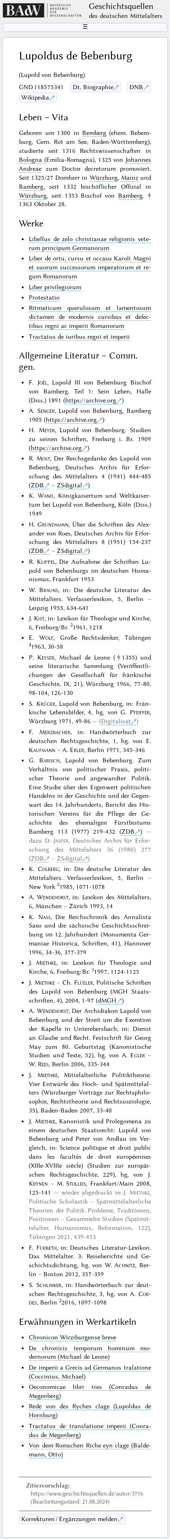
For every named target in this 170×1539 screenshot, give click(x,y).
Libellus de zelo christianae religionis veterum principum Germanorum (90, 243)
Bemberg (94, 132)
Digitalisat (116, 721)
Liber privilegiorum (55, 287)
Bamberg (31, 186)
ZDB (37, 485)
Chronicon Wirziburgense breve (72, 1337)
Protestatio (44, 297)
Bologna (30, 159)
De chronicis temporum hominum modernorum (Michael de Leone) (90, 1352)
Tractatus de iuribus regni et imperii (79, 336)
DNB (136, 87)
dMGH (107, 1000)
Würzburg (104, 177)
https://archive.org (90, 400)
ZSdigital (69, 485)
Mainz (129, 177)
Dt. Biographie (93, 87)
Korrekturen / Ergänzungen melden (69, 1518)
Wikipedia (35, 97)
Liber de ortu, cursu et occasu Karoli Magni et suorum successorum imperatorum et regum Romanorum (90, 267)
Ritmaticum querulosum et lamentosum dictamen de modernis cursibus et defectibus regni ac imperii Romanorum (90, 316)
